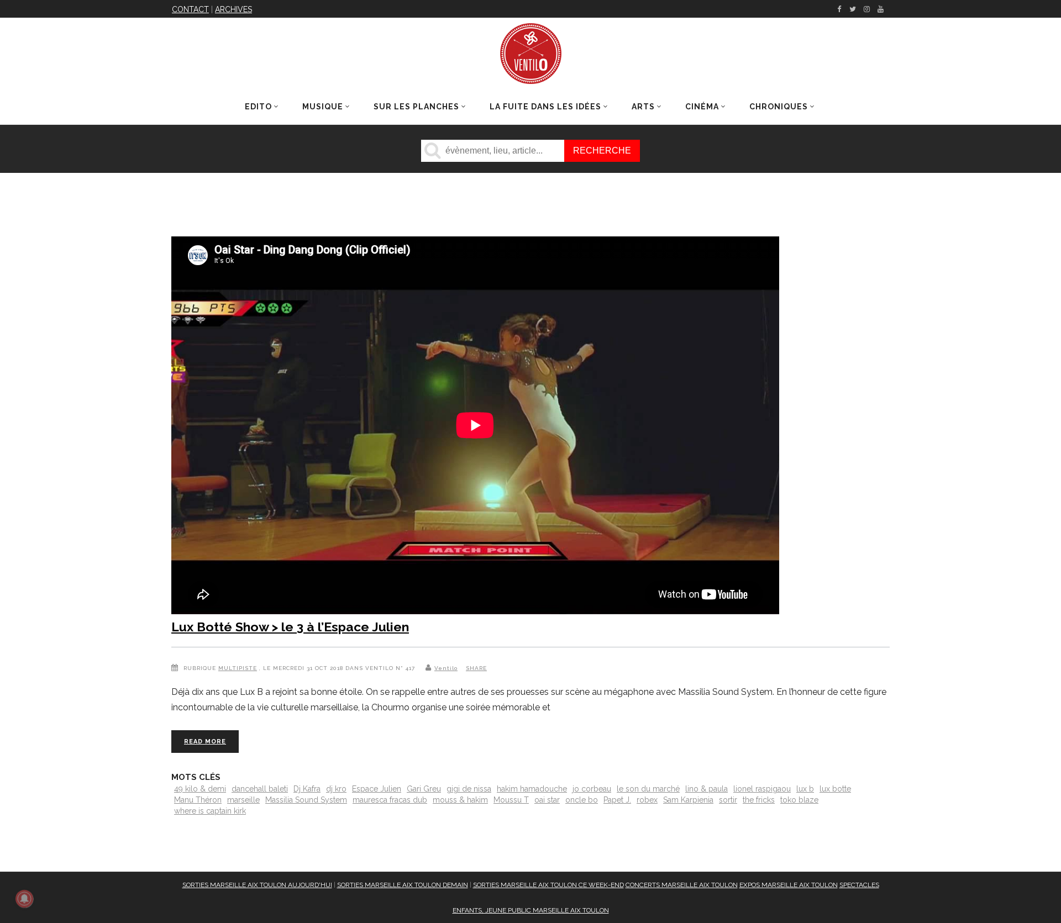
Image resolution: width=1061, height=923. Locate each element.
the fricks (759, 799)
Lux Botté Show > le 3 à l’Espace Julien (290, 626)
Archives (233, 9)
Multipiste (237, 668)
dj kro (336, 788)
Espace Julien (376, 788)
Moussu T (511, 799)
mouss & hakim (460, 799)
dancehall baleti (260, 788)
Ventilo (446, 668)
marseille (243, 799)
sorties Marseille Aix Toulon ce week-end (548, 885)
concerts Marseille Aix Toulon (682, 885)
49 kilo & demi (200, 788)
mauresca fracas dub (390, 799)
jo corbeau (591, 788)
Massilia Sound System (306, 799)
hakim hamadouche (532, 788)
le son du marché (648, 788)
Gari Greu (424, 788)
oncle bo (581, 799)
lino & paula (706, 788)
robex (647, 799)
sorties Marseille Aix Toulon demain (402, 885)
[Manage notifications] (24, 899)
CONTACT (190, 9)
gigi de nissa (469, 788)
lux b (805, 788)
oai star (547, 799)
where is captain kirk (210, 810)
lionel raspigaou (762, 788)
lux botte (835, 788)
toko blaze (799, 799)
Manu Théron (198, 799)
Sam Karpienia (688, 799)
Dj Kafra (307, 788)
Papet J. (617, 799)
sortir (728, 799)
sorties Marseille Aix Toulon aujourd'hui (257, 885)
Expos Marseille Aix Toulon (788, 885)
